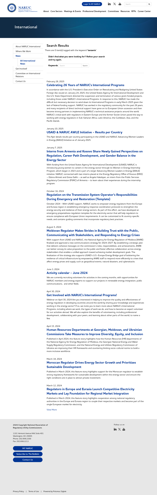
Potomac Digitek (59, 491)
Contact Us (21, 81)
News (18, 56)
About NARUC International (28, 46)
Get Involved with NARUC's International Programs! (82, 295)
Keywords (53, 65)
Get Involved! (21, 68)
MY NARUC (27, 448)
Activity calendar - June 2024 (67, 273)
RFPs (133, 11)
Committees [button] (113, 11)
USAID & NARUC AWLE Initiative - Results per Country (84, 132)
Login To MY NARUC (92, 4)
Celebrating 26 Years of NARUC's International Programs (85, 85)
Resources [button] (125, 11)
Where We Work (23, 51)
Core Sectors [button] (56, 11)
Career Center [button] (144, 11)
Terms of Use (34, 491)
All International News (27, 62)
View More (52, 409)
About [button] (46, 11)
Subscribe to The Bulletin (27, 454)
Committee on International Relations (28, 75)
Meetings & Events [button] (72, 11)
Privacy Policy (18, 491)
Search (85, 66)
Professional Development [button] (94, 11)
